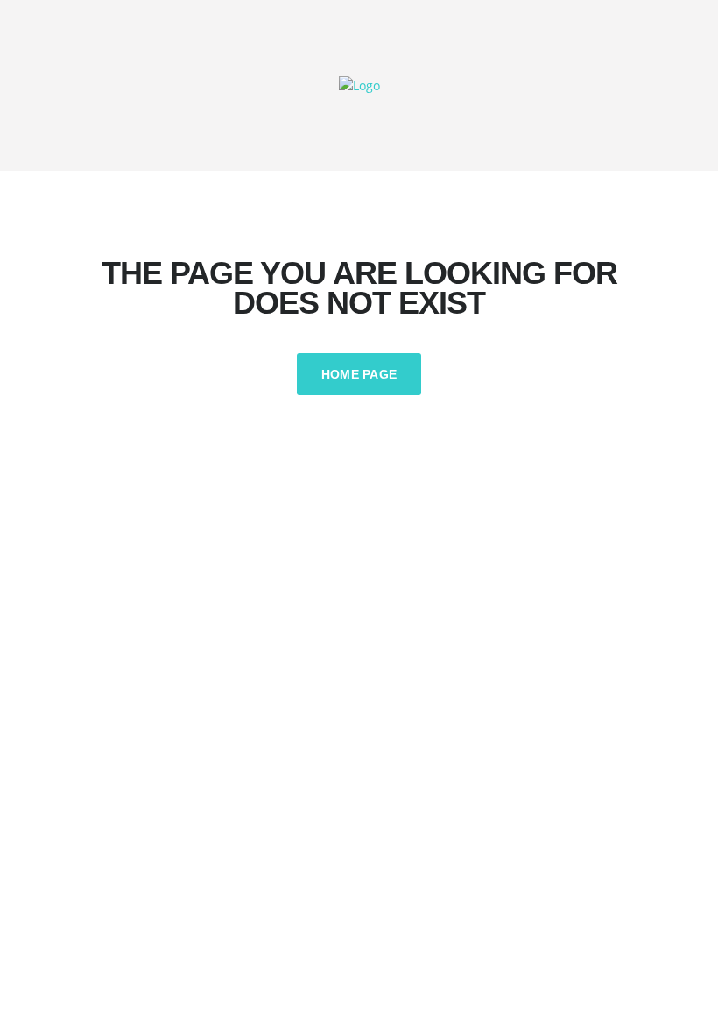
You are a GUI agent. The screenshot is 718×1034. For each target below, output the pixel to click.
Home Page (359, 374)
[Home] (359, 84)
